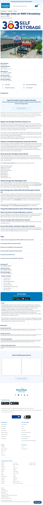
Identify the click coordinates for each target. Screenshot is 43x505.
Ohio (14, 466)
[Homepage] (5, 5)
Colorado (10, 11)
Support (2, 444)
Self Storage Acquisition (26, 436)
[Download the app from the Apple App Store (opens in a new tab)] (26, 298)
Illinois (2, 473)
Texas (14, 474)
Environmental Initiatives (26, 432)
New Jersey (15, 462)
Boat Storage (3, 430)
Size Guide (3, 446)
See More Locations (21, 108)
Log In (23, 446)
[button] (36, 6)
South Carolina (16, 473)
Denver (15, 11)
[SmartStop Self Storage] (21, 390)
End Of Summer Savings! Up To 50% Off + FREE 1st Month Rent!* (21, 1)
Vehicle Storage (4, 424)
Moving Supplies (4, 448)
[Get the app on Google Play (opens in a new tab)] (17, 298)
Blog (22, 428)
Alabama (3, 462)
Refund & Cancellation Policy (6, 498)
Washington (15, 478)
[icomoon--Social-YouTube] (24, 395)
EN (39, 4)
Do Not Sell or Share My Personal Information (9, 495)
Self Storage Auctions (5, 496)
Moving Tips (3, 450)
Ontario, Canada (32, 462)
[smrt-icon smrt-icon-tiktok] (27, 395)
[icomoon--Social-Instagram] (21, 395)
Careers (23, 426)
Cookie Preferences (4, 493)
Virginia (14, 476)
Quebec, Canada (32, 464)
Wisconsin (15, 479)
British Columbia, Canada (18, 483)
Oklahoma (15, 467)
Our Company (24, 424)
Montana (3, 481)
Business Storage (4, 432)
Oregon (14, 469)
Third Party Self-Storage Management (29, 440)
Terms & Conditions (4, 490)
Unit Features (3, 438)
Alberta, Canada (16, 481)
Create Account (24, 448)
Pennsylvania (15, 471)
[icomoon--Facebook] (15, 395)
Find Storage (3, 11)
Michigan (3, 479)
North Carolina (16, 464)
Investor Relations (25, 438)
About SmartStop (25, 422)
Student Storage (4, 434)
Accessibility (3, 489)
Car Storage (3, 426)
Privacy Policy (3, 492)
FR (40, 4)
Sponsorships (24, 434)
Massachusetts (4, 476)
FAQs (2, 452)
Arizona (2, 464)
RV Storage (3, 428)
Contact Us (3, 455)
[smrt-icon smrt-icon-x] (18, 395)
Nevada (2, 483)
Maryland (3, 478)
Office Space (3, 436)
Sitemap (2, 488)
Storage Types (4, 422)
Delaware (3, 469)
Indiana (2, 474)
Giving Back (24, 430)
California (3, 466)
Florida (2, 471)
